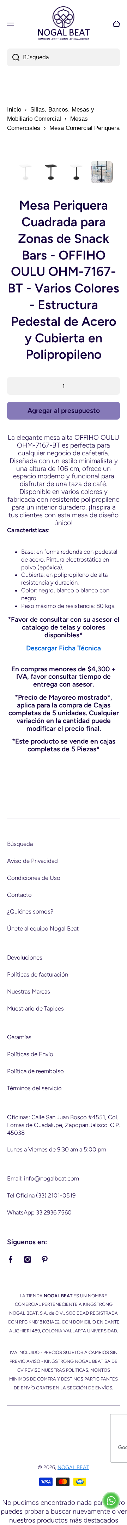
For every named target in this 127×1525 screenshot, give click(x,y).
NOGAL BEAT (73, 1467)
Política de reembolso (35, 1071)
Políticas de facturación (37, 974)
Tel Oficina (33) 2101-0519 (41, 1195)
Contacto (19, 894)
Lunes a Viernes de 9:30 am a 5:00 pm (56, 1149)
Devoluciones (24, 957)
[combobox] (63, 57)
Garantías (19, 1037)
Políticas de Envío (30, 1054)
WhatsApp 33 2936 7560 (39, 1212)
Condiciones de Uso (33, 877)
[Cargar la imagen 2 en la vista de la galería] (51, 172)
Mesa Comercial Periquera (84, 128)
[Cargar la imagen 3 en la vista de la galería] (76, 172)
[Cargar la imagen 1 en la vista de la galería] (25, 172)
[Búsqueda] (13, 57)
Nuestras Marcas (28, 991)
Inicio (14, 109)
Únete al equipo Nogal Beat (43, 928)
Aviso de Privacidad (32, 860)
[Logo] (63, 24)
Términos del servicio (34, 1088)
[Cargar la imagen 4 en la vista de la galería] (102, 172)
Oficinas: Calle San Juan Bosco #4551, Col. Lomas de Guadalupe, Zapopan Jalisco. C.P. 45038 (63, 1125)
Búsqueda (20, 843)
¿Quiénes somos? (30, 911)
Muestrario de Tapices (35, 1008)
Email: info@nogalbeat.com (43, 1178)
